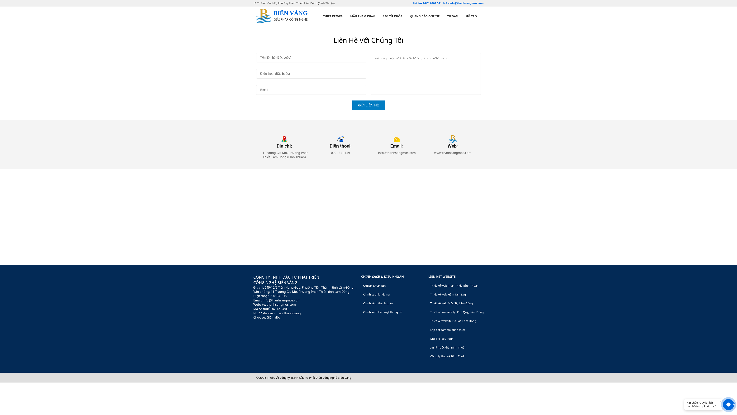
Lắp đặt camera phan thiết (447, 330)
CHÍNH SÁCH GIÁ (374, 285)
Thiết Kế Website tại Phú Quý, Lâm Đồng (457, 312)
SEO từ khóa (392, 16)
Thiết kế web (333, 16)
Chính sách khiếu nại (376, 294)
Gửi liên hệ (368, 105)
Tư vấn (452, 16)
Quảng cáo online (425, 16)
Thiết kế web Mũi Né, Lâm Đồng (451, 303)
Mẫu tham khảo (362, 16)
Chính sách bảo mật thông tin (382, 312)
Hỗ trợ (471, 16)
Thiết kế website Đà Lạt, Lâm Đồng (453, 321)
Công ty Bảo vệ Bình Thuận (448, 356)
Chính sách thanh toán (378, 303)
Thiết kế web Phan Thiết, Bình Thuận (454, 285)
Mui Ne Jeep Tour (441, 338)
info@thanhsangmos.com (466, 3)
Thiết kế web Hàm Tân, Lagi (448, 294)
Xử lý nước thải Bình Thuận (448, 347)
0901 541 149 (439, 3)
